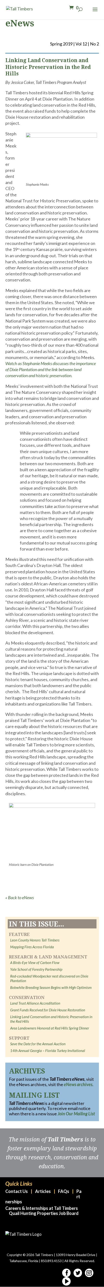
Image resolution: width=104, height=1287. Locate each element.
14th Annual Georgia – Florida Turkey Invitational (47, 1050)
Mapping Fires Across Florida (32, 947)
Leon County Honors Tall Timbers (34, 940)
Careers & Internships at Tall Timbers (41, 1208)
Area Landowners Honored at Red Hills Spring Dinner (49, 1028)
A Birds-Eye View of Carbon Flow (34, 962)
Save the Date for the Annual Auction (38, 1044)
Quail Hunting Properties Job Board (44, 1213)
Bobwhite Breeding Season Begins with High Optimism (51, 987)
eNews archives (78, 1084)
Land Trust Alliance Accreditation (35, 1003)
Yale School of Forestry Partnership (36, 969)
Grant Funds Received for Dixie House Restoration (47, 1010)
